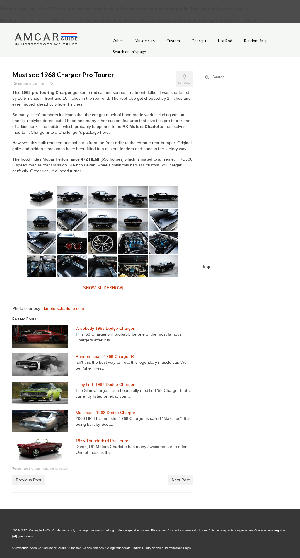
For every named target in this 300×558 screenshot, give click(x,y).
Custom (38, 83)
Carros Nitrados (93, 548)
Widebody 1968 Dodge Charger (105, 328)
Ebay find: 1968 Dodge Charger (105, 384)
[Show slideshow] (102, 288)
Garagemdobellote (118, 548)
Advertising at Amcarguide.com (232, 530)
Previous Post (28, 480)
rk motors (61, 468)
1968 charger (32, 468)
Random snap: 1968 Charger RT (106, 356)
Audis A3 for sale (69, 548)
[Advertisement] (245, 127)
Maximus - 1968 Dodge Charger (105, 412)
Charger (48, 468)
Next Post (181, 480)
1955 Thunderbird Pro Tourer (103, 440)
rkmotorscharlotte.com (63, 308)
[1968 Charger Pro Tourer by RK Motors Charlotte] (41, 197)
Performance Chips (178, 548)
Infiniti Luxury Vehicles (148, 548)
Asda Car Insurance (43, 548)
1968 (18, 468)
